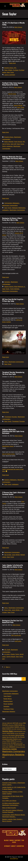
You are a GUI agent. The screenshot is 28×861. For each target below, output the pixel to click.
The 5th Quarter (18, 745)
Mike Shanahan (11, 735)
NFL (15, 68)
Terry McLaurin (9, 744)
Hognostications (18, 731)
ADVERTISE (20, 846)
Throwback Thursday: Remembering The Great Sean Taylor (13, 373)
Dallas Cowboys (6, 729)
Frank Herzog (18, 141)
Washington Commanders (10, 205)
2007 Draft (15, 723)
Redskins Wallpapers (10, 480)
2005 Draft (4, 723)
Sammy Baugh (18, 105)
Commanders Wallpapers (11, 203)
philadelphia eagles (7, 739)
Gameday (7, 282)
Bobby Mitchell (8, 141)
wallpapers (5, 210)
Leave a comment (9, 74)
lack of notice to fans (8, 454)
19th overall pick (16, 635)
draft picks (18, 641)
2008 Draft (20, 723)
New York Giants (10, 737)
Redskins (15, 739)
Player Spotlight (8, 704)
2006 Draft (9, 723)
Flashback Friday (9, 709)
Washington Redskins (8, 711)
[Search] (24, 679)
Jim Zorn (16, 733)
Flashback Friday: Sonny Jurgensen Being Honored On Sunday (13, 84)
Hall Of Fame (12, 94)
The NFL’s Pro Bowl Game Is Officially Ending (13, 24)
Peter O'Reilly (8, 70)
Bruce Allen (7, 610)
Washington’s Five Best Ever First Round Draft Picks (12, 621)
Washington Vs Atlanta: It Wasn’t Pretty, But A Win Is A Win (12, 219)
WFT (3, 659)
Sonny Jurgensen (7, 146)
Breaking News (8, 68)
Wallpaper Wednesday (18, 208)
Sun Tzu (18, 743)
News (6, 362)
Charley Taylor (14, 654)
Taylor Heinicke (14, 289)
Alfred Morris (11, 725)
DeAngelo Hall (19, 728)
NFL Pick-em (21, 737)
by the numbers (9, 727)
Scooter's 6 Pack (6, 743)
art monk (7, 654)
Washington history (8, 446)
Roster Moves (8, 698)
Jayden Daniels (10, 733)
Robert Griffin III (11, 741)
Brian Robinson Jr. (19, 286)
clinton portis (22, 727)
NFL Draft (7, 649)
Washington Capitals (9, 749)
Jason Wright (16, 554)
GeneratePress (14, 858)
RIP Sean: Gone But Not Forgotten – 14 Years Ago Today (13, 300)
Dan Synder (7, 554)
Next (8, 667)
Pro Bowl (15, 70)
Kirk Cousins (22, 733)
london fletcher (5, 735)
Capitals (16, 727)
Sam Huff (13, 144)
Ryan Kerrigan (18, 741)
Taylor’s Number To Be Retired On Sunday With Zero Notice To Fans (12, 566)
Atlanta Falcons (9, 286)
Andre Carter (18, 725)
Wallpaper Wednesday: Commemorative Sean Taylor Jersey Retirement (13, 431)
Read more (12, 63)
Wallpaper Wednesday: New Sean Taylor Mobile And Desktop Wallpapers (14, 158)
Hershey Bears (7, 731)
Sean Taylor (10, 72)
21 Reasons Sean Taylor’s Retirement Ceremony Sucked (13, 493)
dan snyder (14, 728)
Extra (24, 729)
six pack (13, 743)
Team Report (7, 696)
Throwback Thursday (10, 417)
